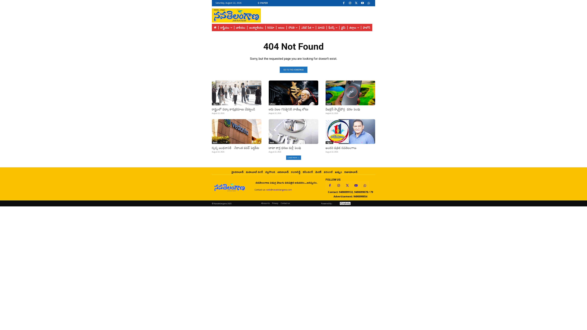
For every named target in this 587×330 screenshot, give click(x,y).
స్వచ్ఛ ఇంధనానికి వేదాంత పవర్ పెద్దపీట (235, 148)
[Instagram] (350, 3)
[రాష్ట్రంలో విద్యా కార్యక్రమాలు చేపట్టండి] (236, 93)
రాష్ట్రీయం (216, 104)
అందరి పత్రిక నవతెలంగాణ (341, 148)
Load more (292, 157)
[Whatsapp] (364, 185)
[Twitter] (356, 3)
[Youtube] (362, 3)
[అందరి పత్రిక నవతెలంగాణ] (350, 131)
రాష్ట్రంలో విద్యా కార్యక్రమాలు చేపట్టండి (233, 109)
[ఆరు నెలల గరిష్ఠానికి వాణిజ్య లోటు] (293, 93)
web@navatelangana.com (279, 189)
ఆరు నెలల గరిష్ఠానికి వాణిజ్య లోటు (288, 109)
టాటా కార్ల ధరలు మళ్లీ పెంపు (285, 148)
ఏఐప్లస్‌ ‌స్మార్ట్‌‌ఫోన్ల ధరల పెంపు (343, 109)
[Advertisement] (318, 15)
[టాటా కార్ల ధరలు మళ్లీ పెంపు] (293, 131)
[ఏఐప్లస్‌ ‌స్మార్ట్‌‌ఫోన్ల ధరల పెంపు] (350, 93)
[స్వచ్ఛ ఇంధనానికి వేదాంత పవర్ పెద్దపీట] (236, 131)
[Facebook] (343, 3)
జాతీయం (272, 104)
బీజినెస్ (329, 104)
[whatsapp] (368, 3)
